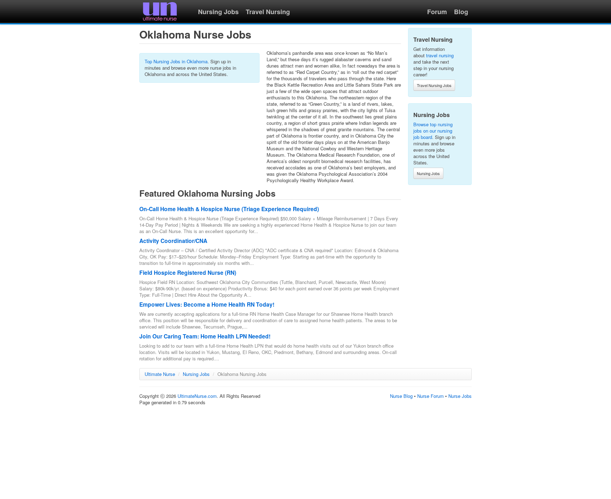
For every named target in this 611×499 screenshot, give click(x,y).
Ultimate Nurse (160, 374)
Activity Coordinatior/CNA (173, 241)
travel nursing (440, 55)
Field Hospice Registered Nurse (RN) (187, 272)
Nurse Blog (401, 396)
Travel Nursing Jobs (434, 85)
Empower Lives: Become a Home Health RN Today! (206, 304)
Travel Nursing (268, 11)
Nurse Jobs (460, 396)
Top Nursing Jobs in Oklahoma (176, 61)
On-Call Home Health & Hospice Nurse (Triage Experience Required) (229, 209)
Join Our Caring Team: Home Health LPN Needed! (204, 336)
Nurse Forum (430, 396)
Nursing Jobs (218, 11)
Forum (437, 11)
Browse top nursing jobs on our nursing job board (433, 130)
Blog (461, 11)
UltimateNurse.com (197, 396)
